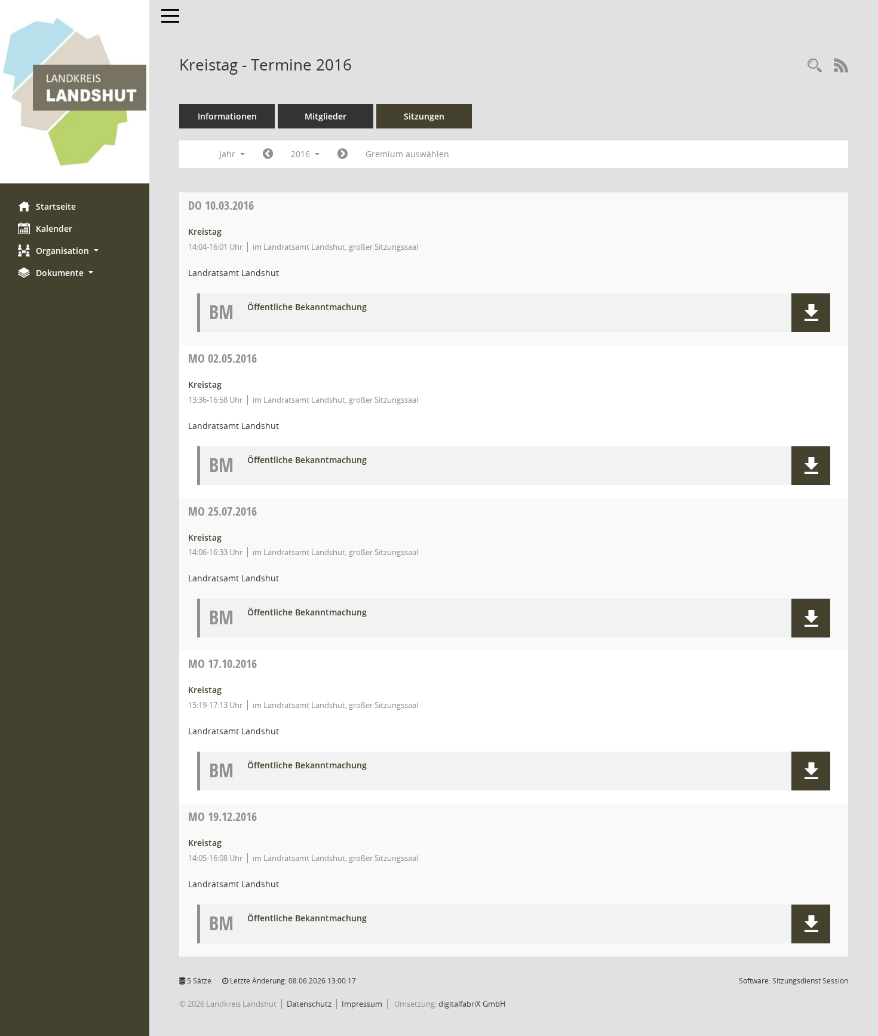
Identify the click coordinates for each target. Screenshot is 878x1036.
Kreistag (205, 231)
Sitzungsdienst (810, 981)
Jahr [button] (228, 154)
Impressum (362, 1003)
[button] (74, 251)
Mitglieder (325, 116)
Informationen (227, 116)
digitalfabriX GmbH (472, 1003)
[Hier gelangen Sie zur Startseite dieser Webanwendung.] (74, 91)
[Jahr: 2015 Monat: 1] (268, 154)
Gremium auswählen (407, 154)
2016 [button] (301, 154)
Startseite (56, 206)
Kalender (54, 228)
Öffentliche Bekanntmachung (307, 307)
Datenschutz (309, 1003)
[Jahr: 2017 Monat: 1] (343, 154)
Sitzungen (424, 116)
